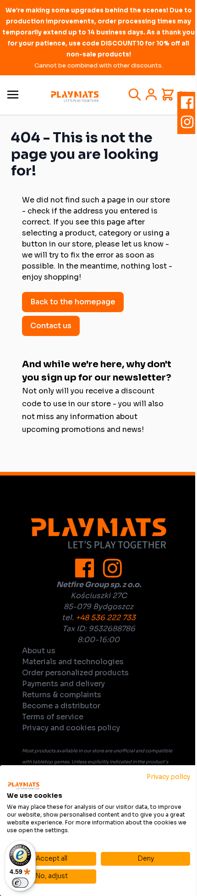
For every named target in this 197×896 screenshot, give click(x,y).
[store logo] (75, 96)
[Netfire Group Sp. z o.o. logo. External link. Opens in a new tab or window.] (23, 786)
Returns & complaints (61, 695)
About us (38, 650)
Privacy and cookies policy (71, 728)
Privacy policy (168, 777)
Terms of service (52, 717)
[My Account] (151, 94)
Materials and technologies (73, 661)
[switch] (20, 883)
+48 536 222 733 (106, 617)
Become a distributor (61, 706)
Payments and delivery (63, 684)
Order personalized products (75, 673)
